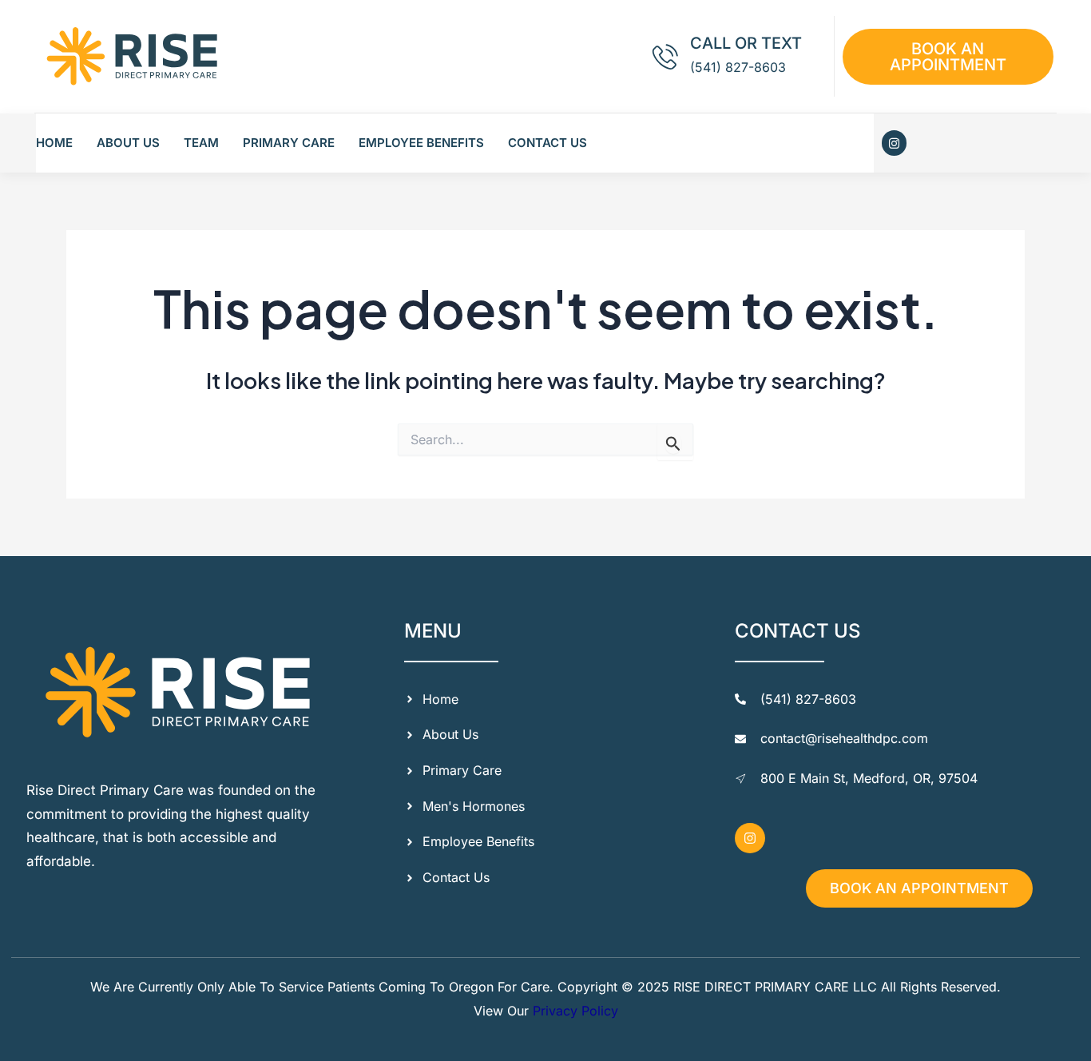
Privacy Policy (575, 1011)
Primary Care (289, 142)
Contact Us (547, 142)
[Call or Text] (665, 57)
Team (201, 142)
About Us (128, 142)
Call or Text (746, 43)
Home (54, 142)
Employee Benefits (421, 142)
